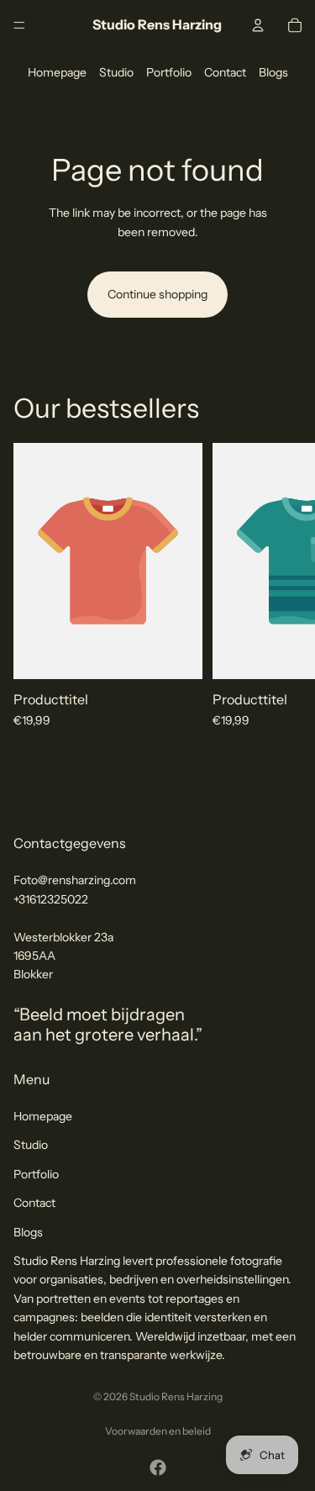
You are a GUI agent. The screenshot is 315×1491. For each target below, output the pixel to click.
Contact (225, 72)
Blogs (273, 72)
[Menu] (19, 25)
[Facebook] (158, 1467)
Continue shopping (157, 294)
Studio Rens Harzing (176, 1396)
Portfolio (169, 72)
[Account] (257, 25)
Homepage (57, 72)
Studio (116, 72)
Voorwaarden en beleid (158, 1431)
